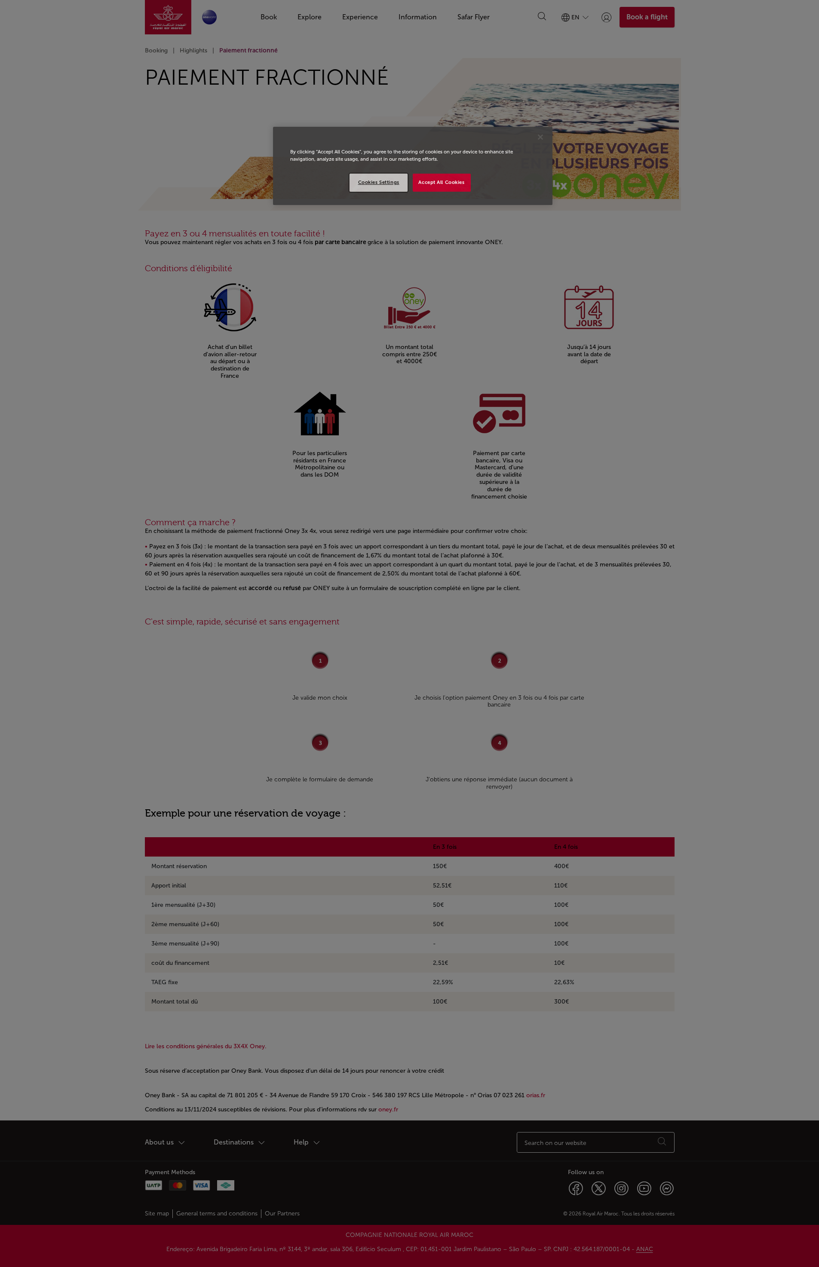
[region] (412, 166)
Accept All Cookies (441, 182)
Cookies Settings (378, 182)
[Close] (540, 137)
